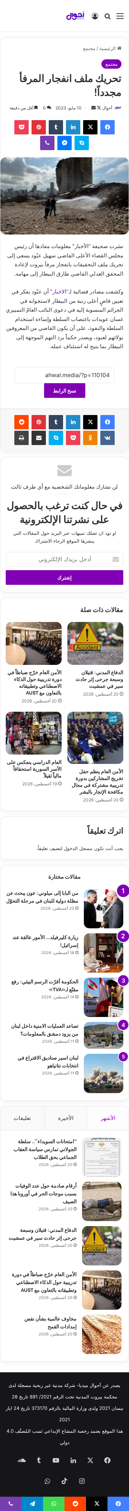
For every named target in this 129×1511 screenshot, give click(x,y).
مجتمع (89, 48)
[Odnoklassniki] (90, 438)
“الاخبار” (59, 291)
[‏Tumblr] (56, 127)
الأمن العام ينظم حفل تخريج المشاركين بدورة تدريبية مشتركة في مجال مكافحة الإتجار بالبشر (97, 781)
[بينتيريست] (39, 127)
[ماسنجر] (64, 143)
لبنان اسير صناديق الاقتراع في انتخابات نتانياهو (48, 1061)
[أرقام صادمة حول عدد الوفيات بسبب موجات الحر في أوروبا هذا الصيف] (101, 1201)
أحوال (107, 107)
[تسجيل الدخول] (95, 18)
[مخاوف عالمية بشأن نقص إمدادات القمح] (101, 1334)
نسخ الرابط (64, 390)
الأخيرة (65, 1118)
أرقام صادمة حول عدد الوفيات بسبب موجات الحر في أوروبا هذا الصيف (43, 1193)
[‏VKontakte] (107, 438)
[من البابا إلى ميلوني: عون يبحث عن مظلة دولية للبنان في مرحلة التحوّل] (103, 908)
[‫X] (90, 127)
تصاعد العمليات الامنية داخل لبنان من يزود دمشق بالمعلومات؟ (44, 1029)
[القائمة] (120, 18)
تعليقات (22, 1118)
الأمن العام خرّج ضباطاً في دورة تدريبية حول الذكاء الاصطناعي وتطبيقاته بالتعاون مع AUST (35, 682)
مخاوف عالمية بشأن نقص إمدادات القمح (50, 1322)
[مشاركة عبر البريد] (39, 438)
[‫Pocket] (21, 127)
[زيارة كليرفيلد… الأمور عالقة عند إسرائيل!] (103, 953)
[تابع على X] (98, 107)
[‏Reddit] (21, 422)
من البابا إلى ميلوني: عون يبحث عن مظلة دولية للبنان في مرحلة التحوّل (42, 896)
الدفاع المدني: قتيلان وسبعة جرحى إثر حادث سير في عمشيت (99, 678)
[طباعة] (21, 438)
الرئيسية (108, 48)
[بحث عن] (107, 18)
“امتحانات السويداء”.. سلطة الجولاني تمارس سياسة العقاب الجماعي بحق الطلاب (45, 1148)
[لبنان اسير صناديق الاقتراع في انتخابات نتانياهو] (103, 1073)
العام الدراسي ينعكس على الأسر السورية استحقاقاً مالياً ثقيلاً (34, 768)
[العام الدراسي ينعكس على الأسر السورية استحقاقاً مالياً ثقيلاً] (34, 733)
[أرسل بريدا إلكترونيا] (93, 107)
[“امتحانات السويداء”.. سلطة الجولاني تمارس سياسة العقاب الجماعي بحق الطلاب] (101, 1157)
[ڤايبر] (47, 143)
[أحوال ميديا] (75, 15)
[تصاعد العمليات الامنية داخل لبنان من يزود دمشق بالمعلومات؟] (103, 1035)
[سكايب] (82, 143)
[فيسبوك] (107, 127)
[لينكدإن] (73, 127)
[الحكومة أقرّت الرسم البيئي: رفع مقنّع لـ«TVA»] (103, 997)
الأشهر (108, 1118)
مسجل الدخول (78, 848)
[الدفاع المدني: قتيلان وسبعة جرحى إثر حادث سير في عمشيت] (95, 643)
